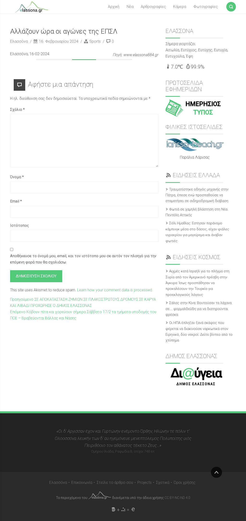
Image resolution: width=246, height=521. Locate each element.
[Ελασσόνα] (31, 6)
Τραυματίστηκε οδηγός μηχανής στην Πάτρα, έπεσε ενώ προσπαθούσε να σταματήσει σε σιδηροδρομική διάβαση (197, 195)
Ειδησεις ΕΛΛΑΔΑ (196, 175)
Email (16, 201)
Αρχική (113, 6)
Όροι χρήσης (185, 482)
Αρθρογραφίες (153, 6)
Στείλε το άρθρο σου (115, 482)
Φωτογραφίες (205, 6)
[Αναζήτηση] (231, 6)
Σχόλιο (17, 109)
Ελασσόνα (19, 41)
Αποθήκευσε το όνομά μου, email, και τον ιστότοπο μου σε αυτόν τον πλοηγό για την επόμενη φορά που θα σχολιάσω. (83, 259)
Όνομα (17, 177)
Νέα (130, 6)
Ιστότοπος (19, 225)
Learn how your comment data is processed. (115, 290)
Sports (95, 41)
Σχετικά (162, 482)
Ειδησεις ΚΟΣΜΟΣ (196, 257)
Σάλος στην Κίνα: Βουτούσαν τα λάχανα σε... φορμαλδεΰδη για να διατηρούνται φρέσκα (199, 309)
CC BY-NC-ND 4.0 (177, 498)
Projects (144, 482)
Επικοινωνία (81, 482)
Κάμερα (179, 6)
